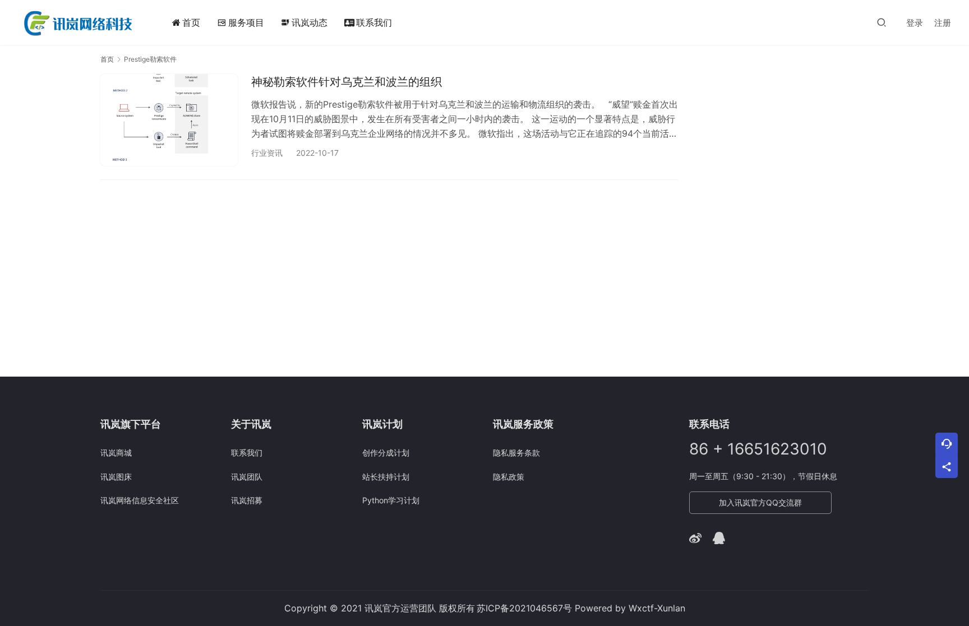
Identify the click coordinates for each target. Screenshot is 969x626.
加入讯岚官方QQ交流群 (760, 502)
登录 (914, 22)
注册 (942, 22)
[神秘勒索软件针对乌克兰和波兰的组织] (169, 119)
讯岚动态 (304, 22)
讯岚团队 (246, 476)
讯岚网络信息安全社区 (139, 500)
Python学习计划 (390, 500)
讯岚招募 (246, 500)
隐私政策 (508, 476)
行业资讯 (267, 152)
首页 (191, 22)
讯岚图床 (116, 476)
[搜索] (881, 22)
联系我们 (374, 22)
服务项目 (246, 22)
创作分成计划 (385, 452)
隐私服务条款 (516, 452)
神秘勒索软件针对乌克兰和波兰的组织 (346, 82)
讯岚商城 (116, 452)
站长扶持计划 (385, 476)
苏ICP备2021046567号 (524, 608)
